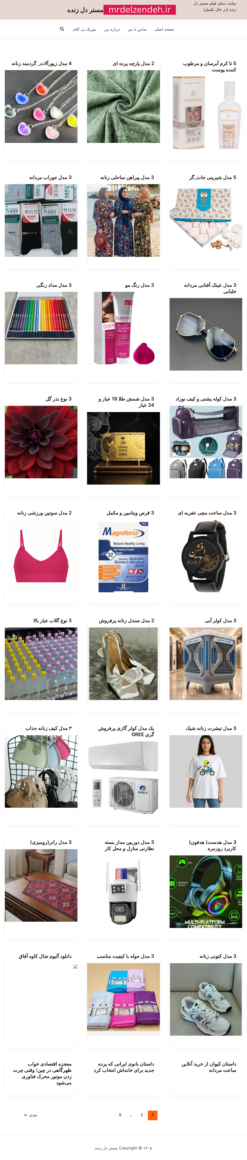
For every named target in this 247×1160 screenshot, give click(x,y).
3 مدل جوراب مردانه (50, 177)
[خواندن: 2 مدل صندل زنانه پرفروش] (123, 663)
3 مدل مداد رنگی (54, 285)
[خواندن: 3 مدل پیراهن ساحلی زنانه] (123, 220)
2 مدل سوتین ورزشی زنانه (44, 513)
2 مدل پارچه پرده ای (133, 63)
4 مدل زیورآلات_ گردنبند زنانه (42, 63)
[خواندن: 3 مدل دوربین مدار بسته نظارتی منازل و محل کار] (123, 891)
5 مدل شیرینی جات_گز (212, 177)
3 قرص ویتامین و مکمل (130, 513)
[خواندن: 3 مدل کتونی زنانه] (206, 999)
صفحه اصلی (164, 29)
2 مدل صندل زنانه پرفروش (126, 620)
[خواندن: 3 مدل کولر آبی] (206, 663)
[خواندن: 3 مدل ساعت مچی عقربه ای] (206, 555)
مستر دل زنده (85, 9)
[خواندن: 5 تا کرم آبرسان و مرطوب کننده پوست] (206, 112)
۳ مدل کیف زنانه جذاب (48, 728)
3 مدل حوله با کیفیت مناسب (125, 956)
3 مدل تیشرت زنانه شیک (211, 728)
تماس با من (137, 29)
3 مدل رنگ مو (139, 285)
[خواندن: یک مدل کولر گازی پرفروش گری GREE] (123, 777)
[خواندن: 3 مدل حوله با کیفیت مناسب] (123, 999)
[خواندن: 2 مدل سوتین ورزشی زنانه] (41, 555)
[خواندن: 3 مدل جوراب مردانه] (41, 220)
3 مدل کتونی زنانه (217, 956)
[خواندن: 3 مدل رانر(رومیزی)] (41, 885)
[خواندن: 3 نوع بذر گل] (41, 441)
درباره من (112, 29)
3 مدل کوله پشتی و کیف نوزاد (206, 399)
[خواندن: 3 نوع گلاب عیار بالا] (41, 663)
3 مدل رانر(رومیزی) (51, 842)
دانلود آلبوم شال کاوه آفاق (45, 956)
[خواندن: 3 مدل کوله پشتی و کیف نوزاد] (206, 441)
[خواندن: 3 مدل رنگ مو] (123, 327)
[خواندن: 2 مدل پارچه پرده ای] (123, 106)
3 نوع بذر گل (59, 399)
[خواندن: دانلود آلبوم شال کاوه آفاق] (75, 966)
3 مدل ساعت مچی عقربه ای (207, 513)
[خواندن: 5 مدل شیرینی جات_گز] (206, 220)
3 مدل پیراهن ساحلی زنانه (127, 177)
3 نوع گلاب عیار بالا (52, 620)
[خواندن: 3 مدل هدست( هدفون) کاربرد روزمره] (206, 891)
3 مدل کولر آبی (220, 620)
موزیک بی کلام (84, 29)
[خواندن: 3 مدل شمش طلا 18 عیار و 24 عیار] (123, 448)
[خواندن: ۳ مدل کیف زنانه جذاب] (41, 771)
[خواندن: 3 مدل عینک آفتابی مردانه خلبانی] (206, 334)
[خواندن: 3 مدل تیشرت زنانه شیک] (206, 771)
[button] (61, 29)
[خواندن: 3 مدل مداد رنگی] (41, 327)
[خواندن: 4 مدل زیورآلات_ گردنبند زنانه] (41, 106)
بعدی (30, 1114)
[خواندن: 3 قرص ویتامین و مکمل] (123, 555)
